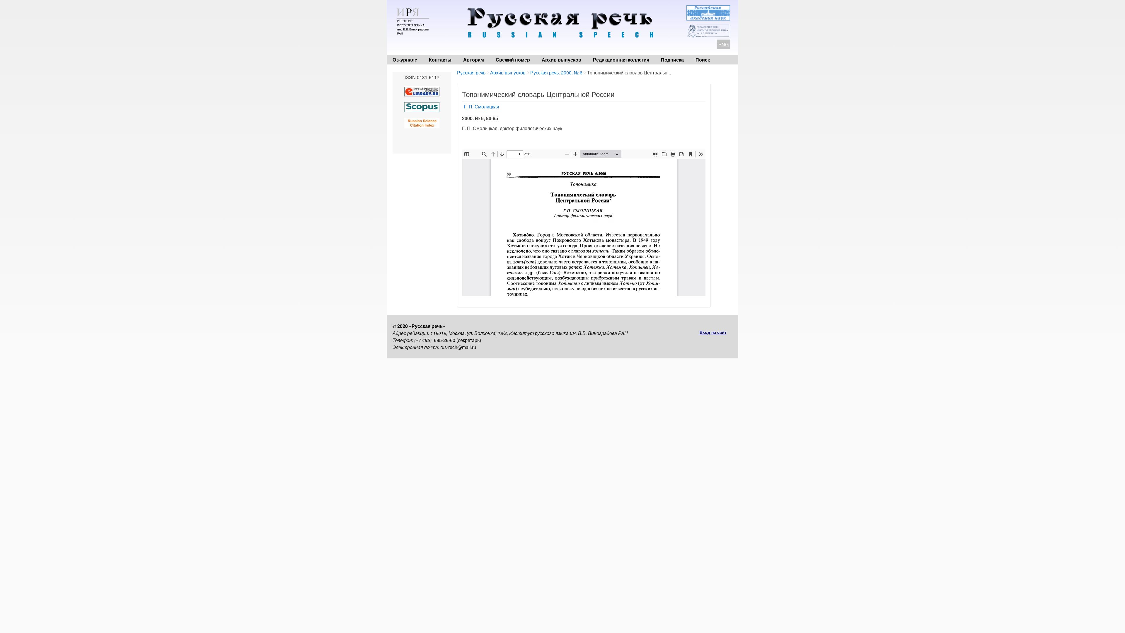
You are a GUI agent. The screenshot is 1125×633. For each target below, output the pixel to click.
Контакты (440, 59)
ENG (723, 44)
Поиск (703, 59)
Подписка (672, 59)
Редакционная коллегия (621, 59)
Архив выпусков (561, 59)
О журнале (405, 59)
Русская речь (471, 72)
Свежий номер (513, 59)
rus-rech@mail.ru (458, 347)
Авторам (473, 59)
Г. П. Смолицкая (481, 106)
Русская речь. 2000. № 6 (556, 72)
